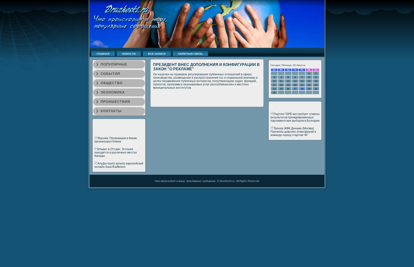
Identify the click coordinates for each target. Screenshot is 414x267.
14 (302, 81)
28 (302, 88)
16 (316, 81)
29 (309, 88)
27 (295, 88)
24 (274, 88)
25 (281, 88)
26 (288, 88)
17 (274, 85)
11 (281, 81)
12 (288, 81)
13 (295, 81)
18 (281, 85)
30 (316, 88)
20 (295, 85)
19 (288, 85)
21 (302, 85)
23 (316, 85)
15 (309, 81)
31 (274, 92)
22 (309, 85)
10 (274, 81)
